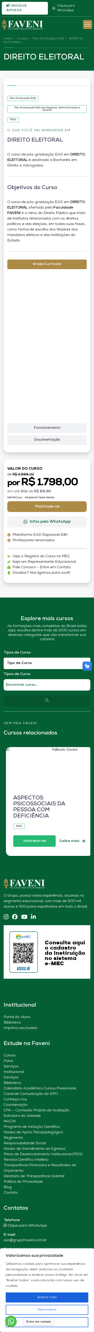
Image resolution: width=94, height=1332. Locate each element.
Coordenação (15, 1105)
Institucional (14, 1072)
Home (8, 38)
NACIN (10, 1121)
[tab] (47, 264)
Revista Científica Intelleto (26, 1160)
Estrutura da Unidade (22, 1116)
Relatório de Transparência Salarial (34, 1176)
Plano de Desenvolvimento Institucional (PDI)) (43, 1154)
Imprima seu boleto (20, 1028)
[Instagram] (6, 917)
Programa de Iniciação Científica (32, 1127)
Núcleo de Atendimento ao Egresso (34, 1149)
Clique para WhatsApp (66, 8)
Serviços (11, 1066)
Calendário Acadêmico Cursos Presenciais (40, 1088)
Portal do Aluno (17, 1017)
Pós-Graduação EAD (48, 38)
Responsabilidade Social (25, 1143)
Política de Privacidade (23, 1182)
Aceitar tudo (47, 1297)
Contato (11, 1193)
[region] (47, 1290)
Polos (8, 1061)
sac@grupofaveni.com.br (25, 1240)
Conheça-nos (15, 1099)
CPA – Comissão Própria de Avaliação (36, 1110)
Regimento (13, 1138)
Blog (8, 1187)
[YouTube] (24, 917)
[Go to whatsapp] (11, 1321)
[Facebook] (15, 917)
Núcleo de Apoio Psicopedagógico (33, 1132)
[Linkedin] (33, 917)
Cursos (22, 38)
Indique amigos (16, 8)
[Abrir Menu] (87, 24)
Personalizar (47, 1309)
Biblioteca (12, 1022)
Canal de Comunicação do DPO (31, 1094)
